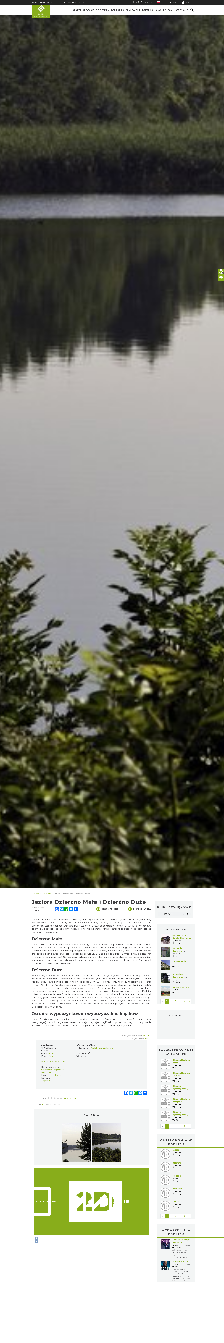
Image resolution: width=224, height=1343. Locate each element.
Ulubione (176, 2)
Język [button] (164, 2)
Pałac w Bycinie (180, 961)
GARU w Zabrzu (180, 1261)
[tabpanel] (76, 1143)
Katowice (176, 1029)
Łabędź (175, 1150)
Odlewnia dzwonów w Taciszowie (178, 951)
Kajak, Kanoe (96, 1048)
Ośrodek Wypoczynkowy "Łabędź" (180, 1089)
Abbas (175, 1202)
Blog (158, 10)
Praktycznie (133, 10)
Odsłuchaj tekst (110, 909)
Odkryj (76, 10)
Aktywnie (88, 10)
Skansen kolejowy (181, 987)
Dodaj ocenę (69, 1098)
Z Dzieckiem (102, 10)
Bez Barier (117, 10)
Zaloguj (188, 2)
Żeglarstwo (108, 1048)
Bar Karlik (177, 1189)
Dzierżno (176, 1163)
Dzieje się (148, 10)
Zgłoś (146, 1036)
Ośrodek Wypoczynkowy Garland (180, 1115)
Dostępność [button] (149, 2)
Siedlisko (176, 1176)
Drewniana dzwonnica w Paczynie (179, 977)
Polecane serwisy (174, 10)
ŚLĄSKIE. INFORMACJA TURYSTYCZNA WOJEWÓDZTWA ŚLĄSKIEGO (58, 2)
